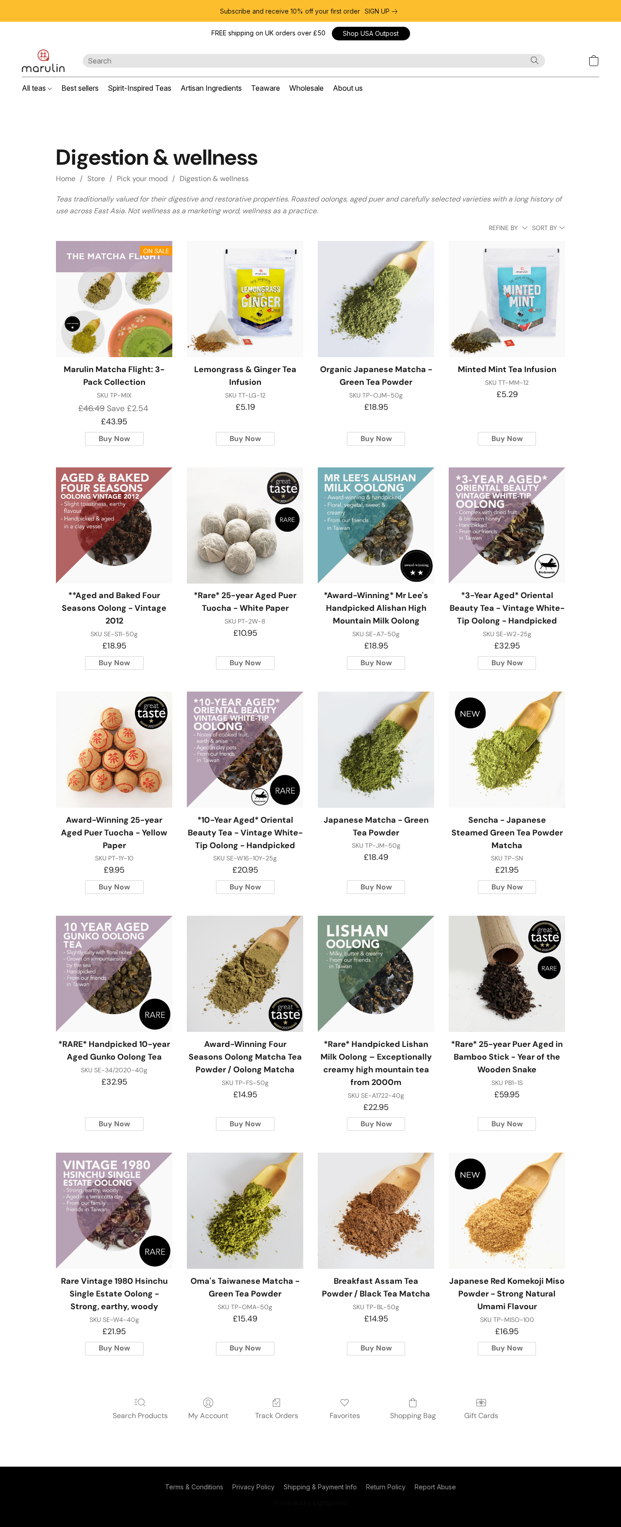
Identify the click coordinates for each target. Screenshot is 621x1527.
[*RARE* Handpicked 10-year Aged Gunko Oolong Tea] (114, 974)
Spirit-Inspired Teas (139, 88)
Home (65, 178)
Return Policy (386, 1487)
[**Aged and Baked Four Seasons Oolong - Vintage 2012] (114, 525)
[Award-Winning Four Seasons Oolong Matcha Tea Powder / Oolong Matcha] (245, 974)
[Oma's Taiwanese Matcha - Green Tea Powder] (245, 1211)
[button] (371, 33)
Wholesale (306, 88)
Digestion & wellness (214, 178)
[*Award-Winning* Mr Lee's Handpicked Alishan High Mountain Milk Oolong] (376, 525)
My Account (208, 1415)
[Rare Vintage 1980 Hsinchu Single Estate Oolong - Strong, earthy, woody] (114, 1211)
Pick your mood (142, 178)
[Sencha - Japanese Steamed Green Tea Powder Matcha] (507, 750)
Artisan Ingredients (211, 88)
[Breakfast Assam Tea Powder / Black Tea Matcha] (376, 1211)
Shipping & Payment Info (320, 1487)
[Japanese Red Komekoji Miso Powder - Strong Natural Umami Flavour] (507, 1211)
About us (348, 88)
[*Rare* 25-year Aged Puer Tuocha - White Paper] (245, 525)
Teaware (265, 88)
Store (96, 178)
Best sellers (80, 88)
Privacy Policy (253, 1487)
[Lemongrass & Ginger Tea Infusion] (245, 299)
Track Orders (276, 1415)
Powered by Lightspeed (310, 1503)
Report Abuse (435, 1487)
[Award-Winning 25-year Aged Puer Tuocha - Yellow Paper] (114, 750)
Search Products (140, 1415)
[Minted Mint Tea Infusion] (507, 299)
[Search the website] (534, 60)
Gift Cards (481, 1415)
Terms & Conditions (194, 1487)
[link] (383, 11)
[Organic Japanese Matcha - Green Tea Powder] (376, 299)
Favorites (345, 1415)
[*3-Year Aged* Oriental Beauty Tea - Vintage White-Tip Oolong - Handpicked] (507, 525)
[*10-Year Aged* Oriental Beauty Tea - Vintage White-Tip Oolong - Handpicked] (245, 750)
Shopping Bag (413, 1415)
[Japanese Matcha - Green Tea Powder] (376, 750)
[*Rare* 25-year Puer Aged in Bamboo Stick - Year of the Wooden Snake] (507, 974)
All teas (35, 88)
